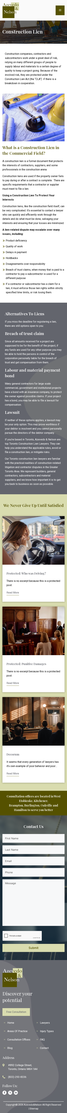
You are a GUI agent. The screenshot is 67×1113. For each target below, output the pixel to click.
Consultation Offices (18, 1039)
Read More (13, 592)
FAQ (42, 1039)
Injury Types (47, 1031)
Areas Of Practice (17, 1031)
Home (10, 1022)
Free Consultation (16, 1011)
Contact (44, 1048)
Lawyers (45, 1022)
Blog (10, 1048)
